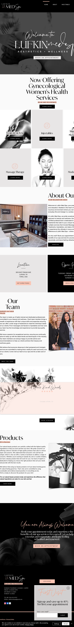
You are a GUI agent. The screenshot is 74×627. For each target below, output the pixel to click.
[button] (68, 588)
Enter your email (42, 611)
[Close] (72, 623)
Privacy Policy (29, 625)
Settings (56, 624)
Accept (66, 624)
